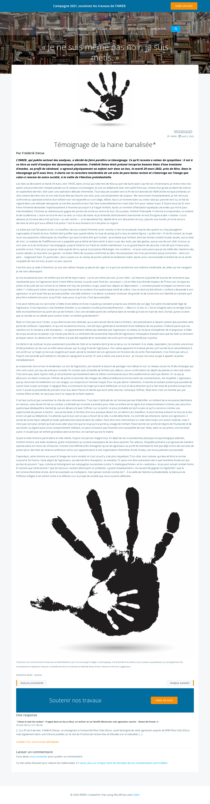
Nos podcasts (136, 29)
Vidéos (57, 29)
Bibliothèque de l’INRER (106, 29)
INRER (42, 29)
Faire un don (158, 29)
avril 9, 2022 (188, 136)
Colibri (136, 794)
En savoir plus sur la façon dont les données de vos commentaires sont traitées (121, 763)
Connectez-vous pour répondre (37, 741)
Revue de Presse (76, 29)
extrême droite (25, 674)
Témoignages (183, 132)
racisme (38, 674)
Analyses (27, 29)
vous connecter (39, 756)
